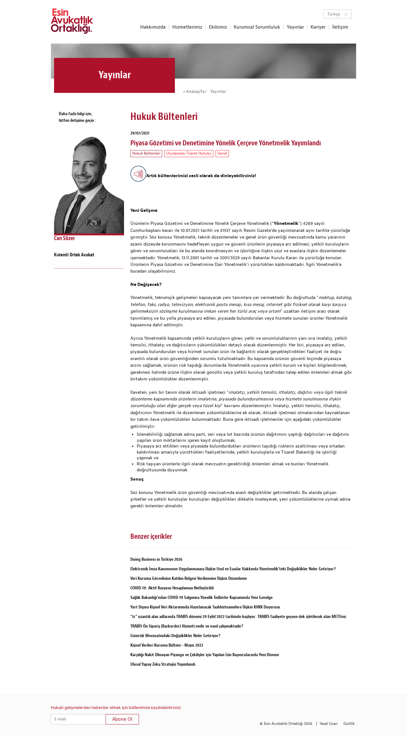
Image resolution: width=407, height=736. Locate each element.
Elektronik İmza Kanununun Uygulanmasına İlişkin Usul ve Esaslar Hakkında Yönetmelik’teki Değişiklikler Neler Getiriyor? (233, 569)
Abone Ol (122, 719)
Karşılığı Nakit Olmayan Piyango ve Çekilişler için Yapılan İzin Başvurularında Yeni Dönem (204, 654)
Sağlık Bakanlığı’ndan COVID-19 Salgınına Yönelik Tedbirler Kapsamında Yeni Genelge (201, 597)
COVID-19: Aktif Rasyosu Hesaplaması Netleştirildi (172, 588)
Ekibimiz (218, 27)
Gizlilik (349, 723)
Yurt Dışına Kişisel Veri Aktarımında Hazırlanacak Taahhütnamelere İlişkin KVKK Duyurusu (205, 607)
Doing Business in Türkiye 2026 (156, 559)
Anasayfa (195, 91)
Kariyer (318, 27)
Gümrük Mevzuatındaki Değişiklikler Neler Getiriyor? (175, 635)
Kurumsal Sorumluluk (257, 27)
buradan (139, 271)
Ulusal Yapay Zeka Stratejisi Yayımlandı (162, 664)
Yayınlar (295, 27)
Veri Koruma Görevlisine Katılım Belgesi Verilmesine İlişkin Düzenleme (188, 578)
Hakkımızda (153, 27)
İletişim (340, 27)
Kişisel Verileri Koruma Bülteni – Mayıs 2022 (166, 645)
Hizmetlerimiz (187, 27)
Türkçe (334, 14)
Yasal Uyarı (329, 723)
